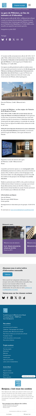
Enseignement (7, 355)
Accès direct (7, 367)
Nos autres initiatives (8, 340)
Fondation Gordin (8, 336)
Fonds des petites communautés (12, 338)
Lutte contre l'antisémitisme (10, 362)
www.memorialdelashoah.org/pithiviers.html (22, 210)
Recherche (6, 351)
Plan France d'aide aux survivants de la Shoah (15, 334)
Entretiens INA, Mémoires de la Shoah (13, 332)
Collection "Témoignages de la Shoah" (13, 329)
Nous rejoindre (7, 377)
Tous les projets (7, 349)
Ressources (6, 375)
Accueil (2, 9)
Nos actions (7, 324)
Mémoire (5, 353)
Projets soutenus (8, 345)
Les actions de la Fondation (10, 327)
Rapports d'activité (8, 373)
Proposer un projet (19, 5)
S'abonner (7, 274)
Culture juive (6, 357)
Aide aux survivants (8, 360)
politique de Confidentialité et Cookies (17, 289)
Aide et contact (7, 371)
